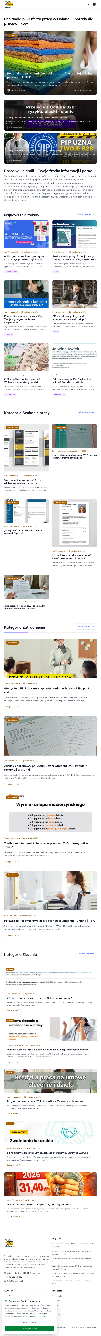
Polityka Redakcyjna (77, 1327)
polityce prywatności (38, 1316)
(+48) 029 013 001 (14, 1277)
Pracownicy (12, 35)
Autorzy (8, 1290)
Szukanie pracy (11, 272)
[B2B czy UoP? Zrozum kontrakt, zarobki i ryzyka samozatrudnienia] (50, 115)
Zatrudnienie (11, 103)
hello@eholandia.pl (15, 1281)
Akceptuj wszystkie (29, 1328)
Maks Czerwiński (10, 526)
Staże (56, 272)
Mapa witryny (91, 1327)
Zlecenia (10, 136)
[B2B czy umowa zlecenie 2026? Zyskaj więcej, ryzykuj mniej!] (50, 148)
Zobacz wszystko (86, 214)
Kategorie (56, 1290)
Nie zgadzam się (29, 1322)
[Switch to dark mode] (88, 4)
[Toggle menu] (94, 4)
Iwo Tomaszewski (11, 252)
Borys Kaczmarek (59, 252)
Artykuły (56, 1238)
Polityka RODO (61, 1327)
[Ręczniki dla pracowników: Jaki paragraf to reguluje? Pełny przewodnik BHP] (50, 63)
